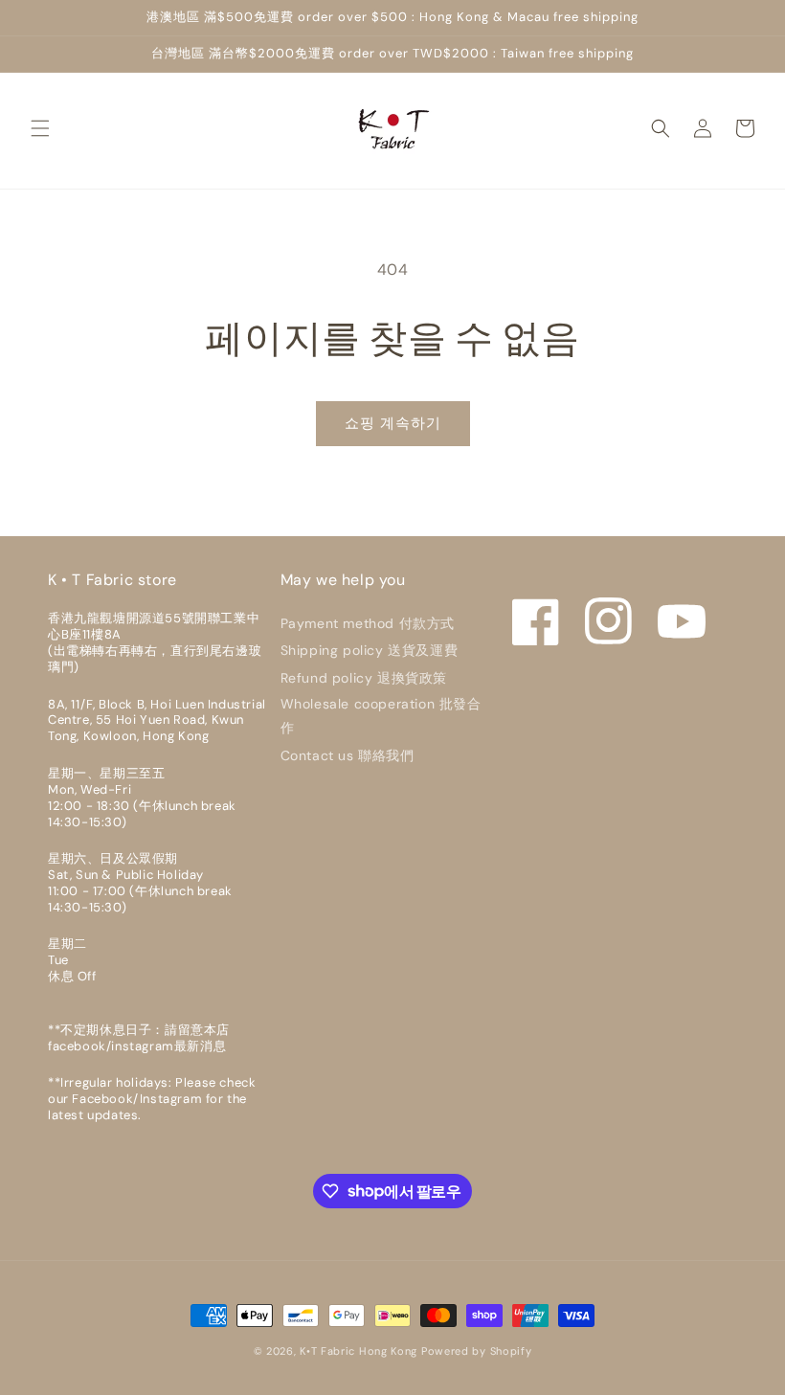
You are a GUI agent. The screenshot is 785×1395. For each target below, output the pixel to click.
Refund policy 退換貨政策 (363, 677)
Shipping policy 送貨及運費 (369, 650)
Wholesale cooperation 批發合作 (381, 715)
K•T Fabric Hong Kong (358, 1351)
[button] (40, 128)
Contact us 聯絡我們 (347, 755)
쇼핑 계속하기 (393, 423)
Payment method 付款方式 (367, 623)
